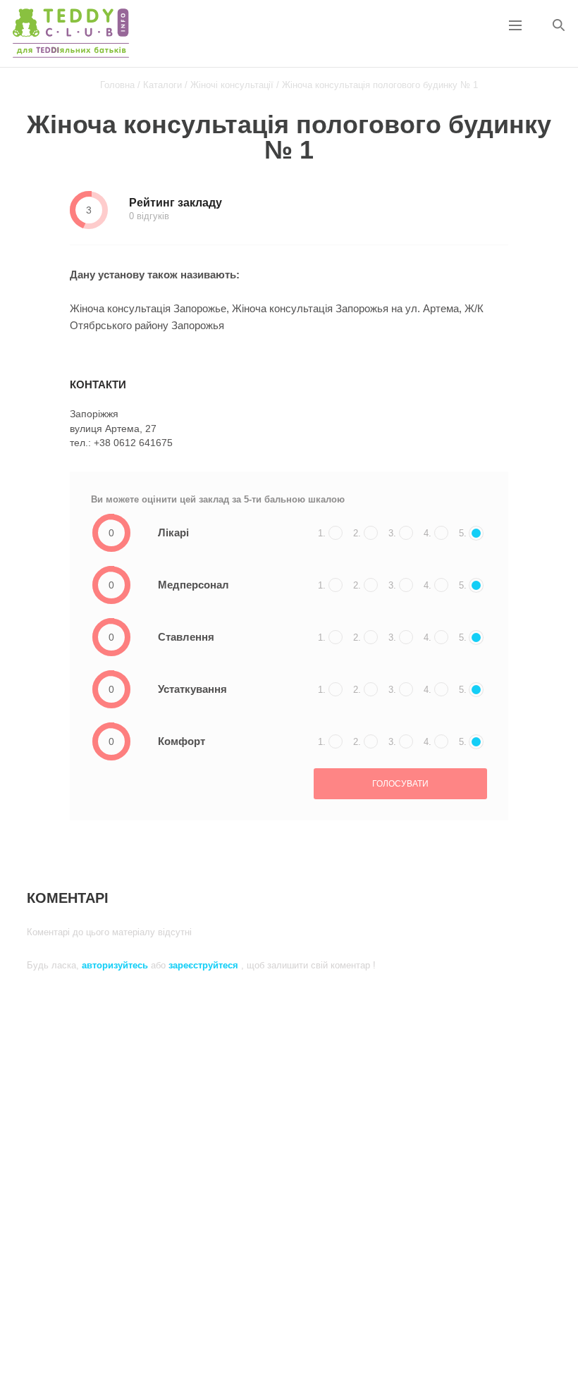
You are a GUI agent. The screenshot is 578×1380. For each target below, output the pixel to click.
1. (322, 533)
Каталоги (162, 85)
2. (357, 533)
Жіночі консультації (231, 85)
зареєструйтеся (204, 965)
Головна (117, 85)
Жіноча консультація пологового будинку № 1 (380, 85)
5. (463, 533)
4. (427, 533)
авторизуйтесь (116, 965)
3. (392, 533)
